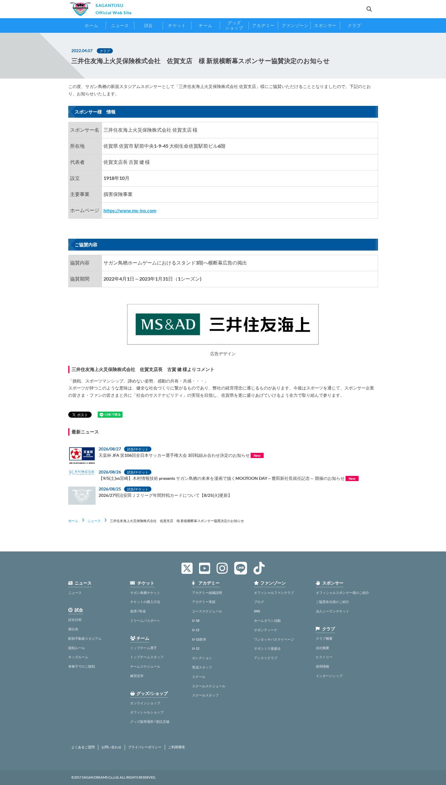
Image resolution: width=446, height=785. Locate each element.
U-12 (195, 648)
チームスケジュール (145, 666)
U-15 (195, 630)
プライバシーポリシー (144, 747)
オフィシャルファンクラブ (274, 593)
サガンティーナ (265, 630)
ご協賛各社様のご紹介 (332, 602)
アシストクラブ (265, 658)
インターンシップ (329, 676)
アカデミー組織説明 (207, 593)
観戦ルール (76, 648)
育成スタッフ (202, 667)
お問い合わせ (111, 747)
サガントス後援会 (267, 648)
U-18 (195, 620)
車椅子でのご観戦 (81, 666)
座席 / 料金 (138, 611)
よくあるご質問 (83, 747)
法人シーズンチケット (332, 611)
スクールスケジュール (208, 686)
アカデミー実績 (203, 602)
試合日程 (75, 620)
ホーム (73, 521)
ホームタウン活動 (267, 620)
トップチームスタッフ (147, 657)
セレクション (202, 658)
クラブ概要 (324, 638)
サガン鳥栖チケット (145, 593)
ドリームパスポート (145, 620)
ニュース (94, 521)
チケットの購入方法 (145, 602)
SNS (257, 611)
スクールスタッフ (205, 695)
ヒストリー (324, 657)
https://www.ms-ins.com (129, 210)
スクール (198, 677)
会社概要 (322, 648)
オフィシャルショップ (147, 712)
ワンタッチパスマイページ (274, 639)
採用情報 (322, 666)
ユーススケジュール (207, 611)
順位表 (73, 629)
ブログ (259, 602)
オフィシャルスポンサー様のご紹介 (342, 593)
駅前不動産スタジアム (85, 638)
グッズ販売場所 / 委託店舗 (149, 721)
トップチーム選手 (143, 648)
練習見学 (137, 676)
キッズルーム (78, 657)
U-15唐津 (199, 639)
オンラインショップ (145, 703)
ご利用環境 (176, 747)
